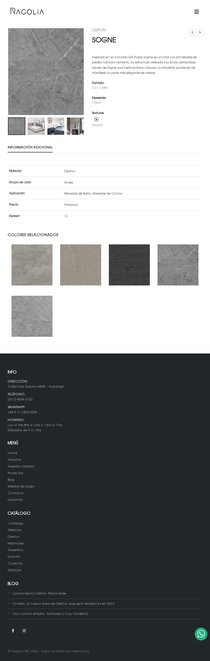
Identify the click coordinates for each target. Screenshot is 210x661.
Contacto (16, 493)
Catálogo (15, 523)
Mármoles (16, 543)
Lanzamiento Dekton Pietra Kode (39, 593)
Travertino (15, 550)
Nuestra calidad (21, 466)
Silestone (15, 530)
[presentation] (14, 71)
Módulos (14, 570)
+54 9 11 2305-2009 (22, 412)
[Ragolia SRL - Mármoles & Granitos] (27, 12)
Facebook (12, 630)
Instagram (24, 630)
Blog (11, 480)
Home (12, 453)
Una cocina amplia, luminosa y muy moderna (50, 614)
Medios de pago (21, 486)
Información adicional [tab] (30, 147)
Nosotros (14, 460)
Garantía (15, 500)
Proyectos (15, 473)
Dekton (99, 30)
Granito (14, 557)
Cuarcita (15, 563)
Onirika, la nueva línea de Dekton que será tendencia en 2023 (63, 603)
